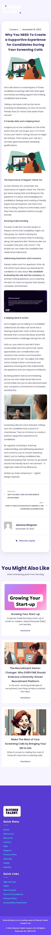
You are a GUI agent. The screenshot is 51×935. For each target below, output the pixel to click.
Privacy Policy (10, 854)
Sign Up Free (9, 882)
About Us (8, 838)
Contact (7, 842)
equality (7, 867)
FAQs (6, 886)
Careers (13, 29)
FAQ (5, 846)
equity (32, 540)
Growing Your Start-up (25, 614)
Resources (8, 833)
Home (6, 829)
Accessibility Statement (15, 902)
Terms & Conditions (13, 894)
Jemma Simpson (26, 525)
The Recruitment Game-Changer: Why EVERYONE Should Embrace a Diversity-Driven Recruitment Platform (25, 674)
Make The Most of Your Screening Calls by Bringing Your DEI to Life (25, 744)
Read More (25, 630)
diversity (23, 540)
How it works (9, 890)
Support (7, 850)
